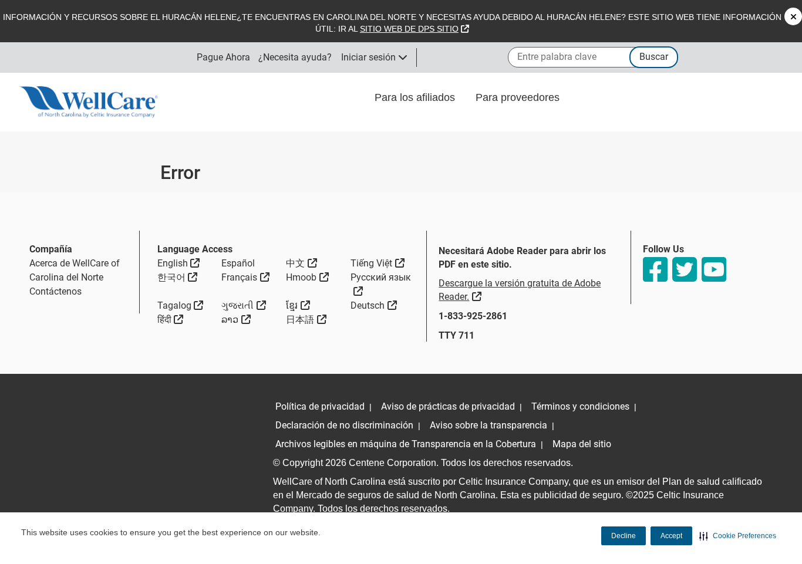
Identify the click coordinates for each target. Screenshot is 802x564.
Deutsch (374, 305)
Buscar (653, 56)
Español (238, 263)
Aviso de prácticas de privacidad (448, 406)
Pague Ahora (223, 57)
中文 (301, 263)
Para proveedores (519, 97)
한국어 (177, 277)
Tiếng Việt (378, 263)
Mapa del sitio (581, 444)
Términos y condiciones (580, 406)
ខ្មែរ (298, 305)
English (178, 263)
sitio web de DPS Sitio (414, 28)
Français (245, 277)
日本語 (306, 319)
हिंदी (170, 319)
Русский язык (383, 284)
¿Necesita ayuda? (295, 57)
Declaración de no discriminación (344, 425)
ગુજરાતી (243, 305)
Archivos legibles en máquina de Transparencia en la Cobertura (405, 444)
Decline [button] (623, 536)
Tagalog (180, 305)
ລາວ (236, 319)
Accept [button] (671, 536)
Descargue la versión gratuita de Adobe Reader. (520, 290)
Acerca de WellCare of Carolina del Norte (74, 270)
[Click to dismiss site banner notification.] (793, 16)
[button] (738, 535)
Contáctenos (55, 291)
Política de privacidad (320, 406)
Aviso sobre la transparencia (488, 425)
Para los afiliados (416, 97)
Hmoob (307, 277)
